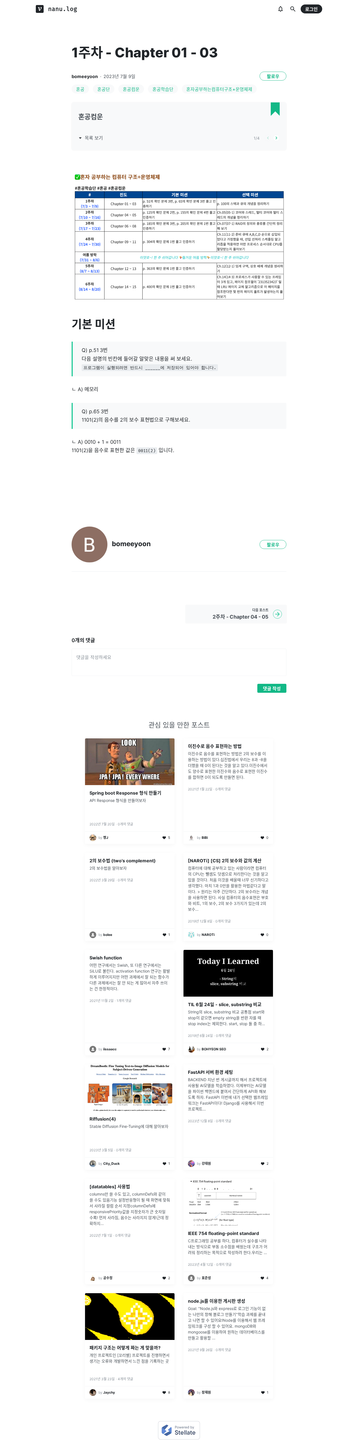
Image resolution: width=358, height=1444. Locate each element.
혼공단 (103, 89)
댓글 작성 (272, 688)
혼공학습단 (162, 89)
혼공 (80, 89)
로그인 (311, 9)
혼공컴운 (131, 89)
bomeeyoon (85, 76)
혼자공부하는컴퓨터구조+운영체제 (219, 89)
